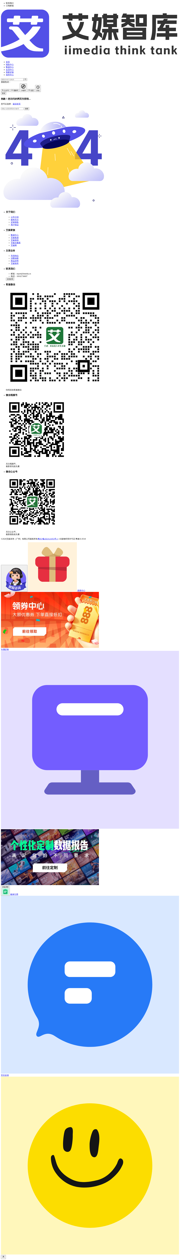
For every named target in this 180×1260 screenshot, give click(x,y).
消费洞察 (15, 258)
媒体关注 (15, 220)
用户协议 (15, 225)
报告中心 (10, 64)
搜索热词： (6, 82)
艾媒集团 (15, 238)
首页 (8, 62)
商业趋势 (15, 261)
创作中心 (10, 75)
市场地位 (15, 256)
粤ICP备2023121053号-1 (48, 539)
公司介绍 (15, 217)
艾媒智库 (15, 263)
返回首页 (17, 104)
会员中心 (10, 70)
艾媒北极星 (16, 243)
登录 (3, 93)
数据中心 (10, 67)
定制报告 (15, 222)
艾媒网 (14, 245)
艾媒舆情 (15, 240)
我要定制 (10, 72)
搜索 (26, 109)
